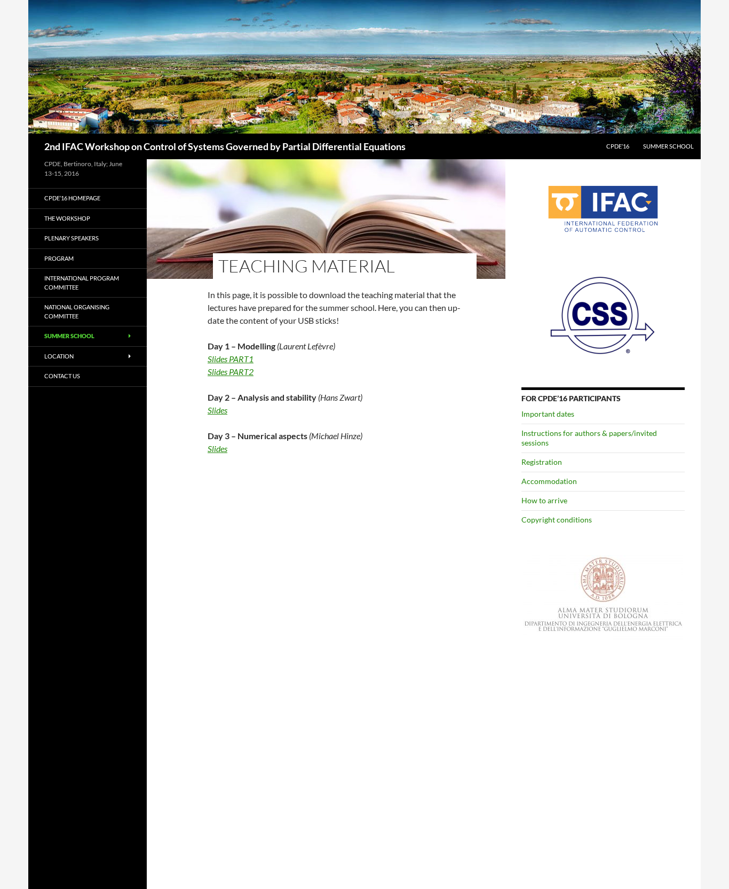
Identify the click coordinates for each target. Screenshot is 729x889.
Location (59, 356)
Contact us (62, 375)
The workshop (67, 218)
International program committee (81, 283)
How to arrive (544, 500)
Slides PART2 (230, 371)
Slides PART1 (230, 359)
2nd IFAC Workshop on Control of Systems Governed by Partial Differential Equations (225, 146)
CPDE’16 (617, 146)
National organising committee (76, 311)
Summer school (668, 146)
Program (59, 258)
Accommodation (549, 481)
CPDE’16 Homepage (72, 197)
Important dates (547, 413)
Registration (541, 461)
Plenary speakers (71, 238)
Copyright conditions (556, 519)
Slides (217, 410)
